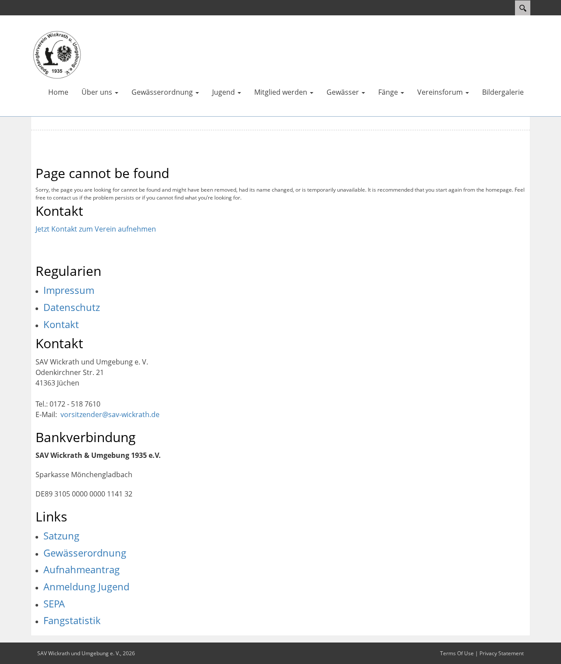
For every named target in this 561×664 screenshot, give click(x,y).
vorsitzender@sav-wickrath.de (110, 414)
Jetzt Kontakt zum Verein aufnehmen (96, 229)
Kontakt (61, 324)
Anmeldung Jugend (86, 586)
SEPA (54, 603)
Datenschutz (71, 307)
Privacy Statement (501, 653)
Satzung (61, 535)
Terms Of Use (457, 653)
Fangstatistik (72, 620)
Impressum (68, 289)
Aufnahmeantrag (81, 569)
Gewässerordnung (84, 552)
